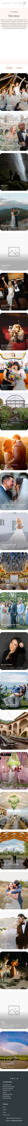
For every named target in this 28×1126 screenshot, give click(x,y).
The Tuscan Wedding (6, 425)
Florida (4, 146)
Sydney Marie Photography (8, 704)
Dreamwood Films (6, 944)
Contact (5, 1109)
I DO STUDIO (4, 782)
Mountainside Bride (7, 1094)
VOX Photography (6, 904)
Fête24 (3, 1021)
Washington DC (6, 985)
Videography (11, 348)
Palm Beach (5, 745)
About (4, 1107)
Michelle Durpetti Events (7, 744)
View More (19, 67)
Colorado (5, 266)
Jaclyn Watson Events (7, 584)
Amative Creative (5, 1063)
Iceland (4, 186)
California (5, 905)
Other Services (5, 787)
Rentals (11, 1027)
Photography (9, 67)
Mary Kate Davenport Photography (10, 624)
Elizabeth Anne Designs (8, 1086)
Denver (4, 506)
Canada (4, 783)
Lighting (18, 1025)
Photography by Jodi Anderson (9, 465)
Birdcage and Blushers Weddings (10, 864)
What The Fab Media (6, 664)
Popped (5, 1092)
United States (6, 586)
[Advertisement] (14, 44)
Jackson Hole (6, 346)
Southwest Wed (7, 1098)
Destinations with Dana (7, 145)
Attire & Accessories (6, 785)
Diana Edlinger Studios (7, 345)
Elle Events (4, 984)
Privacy (4, 1112)
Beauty (13, 785)
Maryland (5, 626)
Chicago (5, 705)
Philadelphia (5, 466)
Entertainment (5, 1025)
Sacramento (5, 226)
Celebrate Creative (17, 1120)
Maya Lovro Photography (8, 385)
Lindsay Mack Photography (8, 544)
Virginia (4, 546)
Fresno (4, 666)
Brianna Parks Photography (8, 225)
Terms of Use (6, 1115)
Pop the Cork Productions (8, 305)
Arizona (4, 306)
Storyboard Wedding (8, 1088)
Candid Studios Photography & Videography (13, 504)
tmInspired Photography (7, 105)
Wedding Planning (5, 308)
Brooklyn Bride (6, 1096)
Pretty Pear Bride (7, 1084)
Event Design (19, 785)
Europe (4, 426)
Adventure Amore (5, 265)
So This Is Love (6, 1090)
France (4, 1023)
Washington (5, 107)
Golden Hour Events (6, 824)
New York (5, 386)
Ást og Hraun (4, 185)
